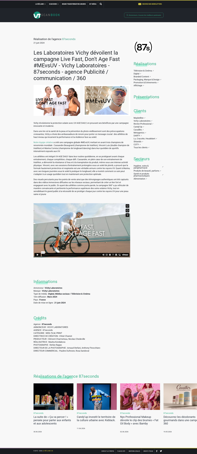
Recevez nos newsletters (152, 4)
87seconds (68, 39)
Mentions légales (134, 451)
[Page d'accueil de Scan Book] (47, 15)
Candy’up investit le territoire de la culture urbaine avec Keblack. (96, 418)
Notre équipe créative (43, 142)
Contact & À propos (107, 451)
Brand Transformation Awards (74, 4)
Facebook (157, 451)
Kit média (92, 4)
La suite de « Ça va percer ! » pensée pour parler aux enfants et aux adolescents (52, 420)
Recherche (101, 4)
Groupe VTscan (148, 451)
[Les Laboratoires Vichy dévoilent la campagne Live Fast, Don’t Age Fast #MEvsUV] (57, 100)
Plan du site (121, 451)
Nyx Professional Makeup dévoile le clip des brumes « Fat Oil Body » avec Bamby (139, 420)
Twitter (161, 451)
